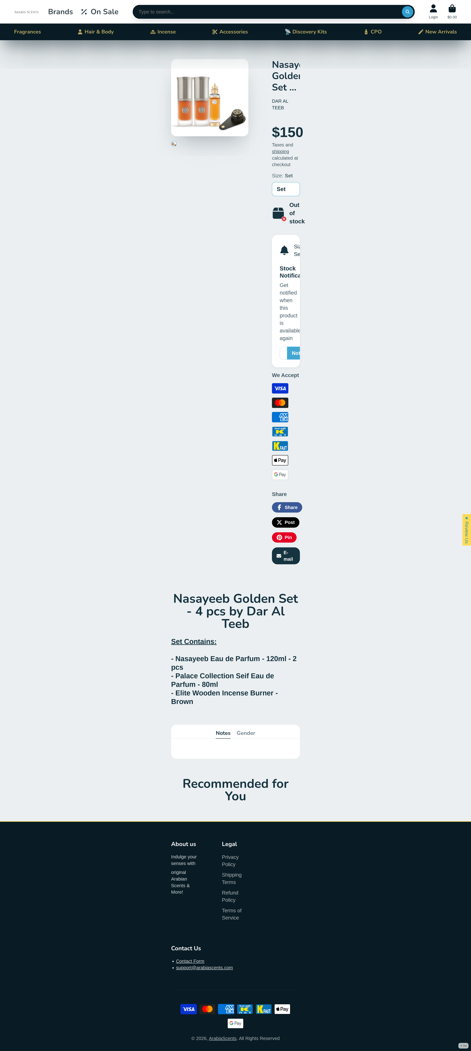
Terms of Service (232, 914)
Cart (452, 11)
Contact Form (190, 961)
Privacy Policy (230, 860)
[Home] (26, 12)
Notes (223, 733)
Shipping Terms (232, 878)
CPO (376, 31)
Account (433, 11)
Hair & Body (99, 31)
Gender (246, 733)
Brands (60, 12)
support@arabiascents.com (204, 967)
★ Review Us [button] (466, 530)
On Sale (104, 12)
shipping (280, 151)
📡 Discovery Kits (306, 31)
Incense (166, 31)
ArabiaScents (222, 1038)
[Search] (407, 11)
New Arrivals (441, 31)
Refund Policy (230, 896)
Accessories (233, 31)
